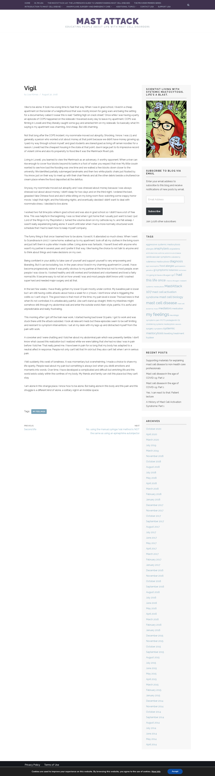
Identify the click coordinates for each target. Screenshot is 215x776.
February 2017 (153, 559)
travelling (168, 333)
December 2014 (154, 700)
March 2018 (152, 488)
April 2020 (151, 434)
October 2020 (153, 429)
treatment (178, 333)
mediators (165, 308)
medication (177, 308)
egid (147, 266)
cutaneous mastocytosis (157, 261)
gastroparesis (180, 266)
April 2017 (151, 548)
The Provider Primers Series (147, 3)
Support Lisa (164, 7)
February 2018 (153, 494)
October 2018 (153, 461)
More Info (156, 771)
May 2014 (151, 739)
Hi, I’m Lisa (38, 3)
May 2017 (151, 543)
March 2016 (152, 619)
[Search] (188, 5)
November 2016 (155, 575)
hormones (182, 270)
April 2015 (151, 679)
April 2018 (151, 483)
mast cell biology (171, 297)
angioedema (175, 249)
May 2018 (151, 478)
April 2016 (151, 613)
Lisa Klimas (32, 94)
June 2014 (151, 733)
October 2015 (153, 646)
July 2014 (151, 728)
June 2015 (151, 668)
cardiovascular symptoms (158, 257)
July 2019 (151, 445)
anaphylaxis (161, 248)
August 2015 (153, 657)
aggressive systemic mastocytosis (163, 244)
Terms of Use (51, 764)
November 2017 (154, 510)
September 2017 (155, 521)
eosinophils (154, 266)
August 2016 (153, 592)
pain (158, 320)
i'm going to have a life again (158, 275)
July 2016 (151, 597)
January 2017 (153, 565)
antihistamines (152, 253)
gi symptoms (161, 269)
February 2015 (153, 690)
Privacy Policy (32, 764)
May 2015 (151, 673)
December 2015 (154, 635)
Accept (175, 771)
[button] (61, 6)
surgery (150, 328)
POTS (163, 320)
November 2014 (155, 706)
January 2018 (153, 499)
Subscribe (154, 211)
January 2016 (153, 630)
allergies (150, 249)
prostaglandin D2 (173, 320)
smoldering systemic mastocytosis (160, 324)
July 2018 (151, 472)
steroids (178, 324)
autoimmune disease (173, 253)
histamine (173, 270)
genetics (149, 270)
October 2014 (153, 711)
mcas (156, 309)
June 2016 (151, 603)
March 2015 (152, 684)
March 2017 (152, 554)
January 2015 (153, 695)
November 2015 (154, 641)
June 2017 (151, 537)
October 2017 (153, 516)
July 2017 (151, 532)
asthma (161, 253)
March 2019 (152, 450)
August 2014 (153, 722)
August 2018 (153, 467)
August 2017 (153, 526)
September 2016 (155, 586)
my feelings (39, 412)
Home (27, 3)
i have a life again (172, 281)
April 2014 (151, 744)
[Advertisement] (107, 54)
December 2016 (154, 570)
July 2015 (151, 662)
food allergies (167, 266)
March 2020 (152, 439)
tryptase (150, 337)
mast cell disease (161, 303)
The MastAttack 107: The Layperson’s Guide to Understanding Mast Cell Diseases (89, 3)
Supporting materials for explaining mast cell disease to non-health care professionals (165, 364)
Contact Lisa (147, 7)
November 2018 (155, 456)
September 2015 (155, 652)
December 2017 (154, 505)
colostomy (175, 257)
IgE (172, 275)
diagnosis (176, 261)
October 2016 (153, 581)
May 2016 (151, 608)
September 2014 (155, 717)
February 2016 (153, 624)
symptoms (158, 329)
